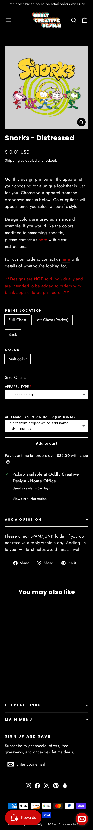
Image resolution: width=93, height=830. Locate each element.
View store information (30, 498)
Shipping (12, 160)
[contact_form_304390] (82, 819)
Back (13, 334)
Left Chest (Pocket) (52, 320)
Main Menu (18, 719)
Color (12, 350)
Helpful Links (23, 704)
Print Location (23, 310)
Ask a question (23, 519)
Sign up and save (28, 736)
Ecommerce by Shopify (72, 824)
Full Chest (17, 320)
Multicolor (18, 359)
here (43, 240)
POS (50, 824)
